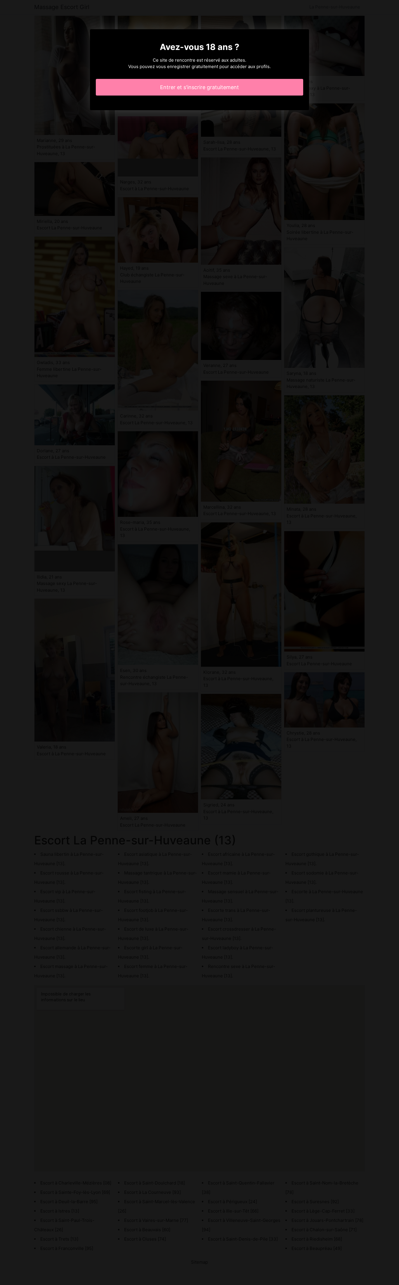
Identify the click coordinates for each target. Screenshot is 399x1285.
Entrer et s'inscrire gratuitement (199, 87)
